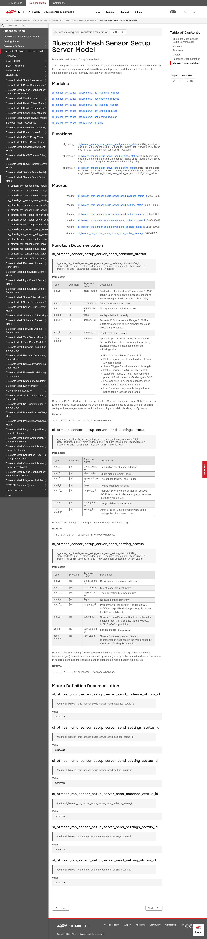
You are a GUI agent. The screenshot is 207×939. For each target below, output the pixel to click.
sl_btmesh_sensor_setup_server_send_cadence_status (28, 215)
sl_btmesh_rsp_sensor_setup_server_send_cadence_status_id (28, 244)
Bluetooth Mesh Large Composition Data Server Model (25, 440)
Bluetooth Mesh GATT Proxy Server (25, 142)
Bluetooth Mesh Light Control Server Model (25, 282)
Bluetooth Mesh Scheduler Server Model (24, 322)
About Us (140, 925)
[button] (173, 11)
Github (138, 12)
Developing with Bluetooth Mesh (21, 36)
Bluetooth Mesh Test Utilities (21, 122)
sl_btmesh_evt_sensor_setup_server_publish (28, 210)
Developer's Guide (14, 46)
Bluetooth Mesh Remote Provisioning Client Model (26, 366)
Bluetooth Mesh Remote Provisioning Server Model (26, 374)
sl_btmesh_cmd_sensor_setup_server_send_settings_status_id (28, 234)
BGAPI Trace (13, 70)
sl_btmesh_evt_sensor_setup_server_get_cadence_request (28, 185)
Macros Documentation (186, 63)
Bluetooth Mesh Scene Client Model (25, 297)
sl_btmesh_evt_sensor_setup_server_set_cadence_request (28, 190)
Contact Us (170, 925)
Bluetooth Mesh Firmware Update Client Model (24, 265)
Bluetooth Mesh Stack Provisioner (24, 80)
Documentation (37, 3)
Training (110, 12)
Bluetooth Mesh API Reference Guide (24, 51)
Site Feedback (192, 927)
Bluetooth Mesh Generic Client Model (26, 113)
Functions (178, 50)
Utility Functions (14, 490)
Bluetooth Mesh (14, 31)
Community (59, 3)
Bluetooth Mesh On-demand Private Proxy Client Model (25, 448)
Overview (11, 56)
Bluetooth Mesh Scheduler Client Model (27, 315)
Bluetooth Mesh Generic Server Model (26, 118)
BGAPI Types (13, 61)
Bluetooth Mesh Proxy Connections (25, 85)
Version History (111, 925)
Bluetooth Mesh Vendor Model (22, 98)
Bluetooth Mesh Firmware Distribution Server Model (26, 349)
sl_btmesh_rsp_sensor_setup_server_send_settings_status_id (28, 249)
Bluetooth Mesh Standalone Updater (25, 381)
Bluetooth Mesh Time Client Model (24, 342)
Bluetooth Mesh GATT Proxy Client (24, 137)
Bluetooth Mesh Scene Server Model (25, 302)
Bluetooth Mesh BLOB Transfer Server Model (26, 166)
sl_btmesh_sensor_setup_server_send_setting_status (28, 224)
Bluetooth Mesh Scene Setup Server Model (25, 309)
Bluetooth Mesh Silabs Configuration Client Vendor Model (25, 92)
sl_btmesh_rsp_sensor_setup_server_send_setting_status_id (28, 253)
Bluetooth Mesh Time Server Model (24, 337)
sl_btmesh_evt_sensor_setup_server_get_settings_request (28, 195)
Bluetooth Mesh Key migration (22, 386)
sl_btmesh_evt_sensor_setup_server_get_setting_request (28, 200)
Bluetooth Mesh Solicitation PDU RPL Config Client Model (26, 457)
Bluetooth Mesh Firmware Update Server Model (24, 331)
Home (97, 12)
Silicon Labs (15, 3)
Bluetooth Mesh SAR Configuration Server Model (24, 406)
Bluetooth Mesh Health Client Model (25, 103)
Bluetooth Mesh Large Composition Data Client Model (25, 431)
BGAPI (9, 495)
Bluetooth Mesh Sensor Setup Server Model (26, 179)
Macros (176, 54)
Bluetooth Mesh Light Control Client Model (25, 274)
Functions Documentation (186, 59)
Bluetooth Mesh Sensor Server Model (26, 172)
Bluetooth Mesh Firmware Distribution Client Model (26, 357)
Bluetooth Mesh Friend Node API (23, 132)
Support (124, 12)
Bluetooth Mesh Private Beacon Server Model (26, 423)
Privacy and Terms (190, 925)
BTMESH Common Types (20, 485)
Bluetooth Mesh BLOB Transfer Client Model (26, 157)
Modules (177, 46)
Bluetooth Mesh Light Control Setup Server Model (25, 291)
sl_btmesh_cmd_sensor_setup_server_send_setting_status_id (28, 239)
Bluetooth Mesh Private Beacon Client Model (26, 414)
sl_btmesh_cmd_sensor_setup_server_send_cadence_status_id (28, 229)
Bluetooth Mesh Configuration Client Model (25, 149)
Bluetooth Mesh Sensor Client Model (25, 258)
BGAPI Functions (15, 65)
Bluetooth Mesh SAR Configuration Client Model (24, 397)
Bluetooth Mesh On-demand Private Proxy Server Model (25, 465)
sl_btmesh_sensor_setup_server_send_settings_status (28, 219)
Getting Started (12, 41)
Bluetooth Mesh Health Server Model (25, 108)
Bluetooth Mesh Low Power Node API (26, 127)
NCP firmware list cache (19, 390)
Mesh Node (12, 75)
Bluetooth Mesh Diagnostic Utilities (24, 480)
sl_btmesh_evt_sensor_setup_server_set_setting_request (28, 205)
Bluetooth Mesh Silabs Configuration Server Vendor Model (25, 474)
